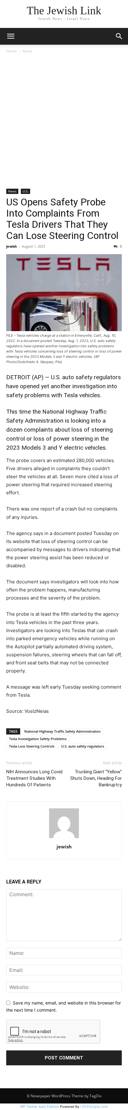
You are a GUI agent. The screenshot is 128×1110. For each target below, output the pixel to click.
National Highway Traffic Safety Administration (62, 731)
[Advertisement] (64, 122)
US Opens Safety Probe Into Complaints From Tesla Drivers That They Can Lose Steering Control (62, 218)
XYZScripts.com (95, 1106)
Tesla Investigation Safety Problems (37, 738)
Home (11, 51)
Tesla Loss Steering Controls (31, 746)
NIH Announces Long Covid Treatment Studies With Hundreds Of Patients (34, 778)
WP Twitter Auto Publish (39, 1106)
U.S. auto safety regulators (82, 746)
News (27, 51)
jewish (11, 246)
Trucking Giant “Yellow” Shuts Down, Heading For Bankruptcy (96, 778)
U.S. (25, 191)
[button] (11, 36)
